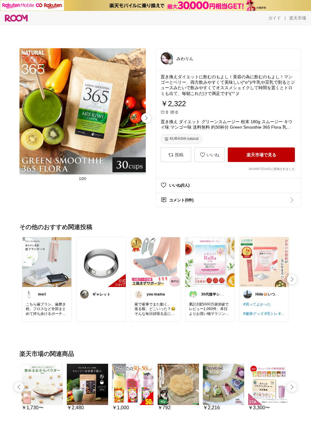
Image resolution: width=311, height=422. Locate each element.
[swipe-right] (146, 118)
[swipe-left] (19, 387)
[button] (167, 58)
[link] (46, 261)
